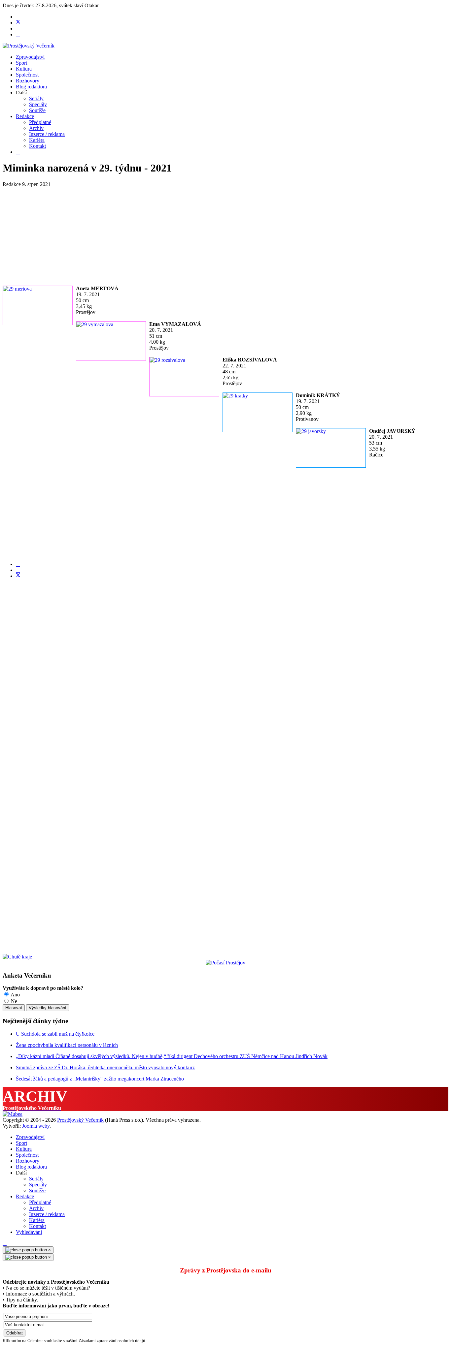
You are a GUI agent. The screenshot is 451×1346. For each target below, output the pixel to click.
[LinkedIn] (18, 570)
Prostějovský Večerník (80, 1120)
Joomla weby (36, 1126)
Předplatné (40, 122)
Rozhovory (27, 80)
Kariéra (37, 140)
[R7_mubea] (12, 1114)
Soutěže (37, 110)
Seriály (36, 98)
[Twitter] (18, 22)
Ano (15, 994)
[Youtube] (18, 28)
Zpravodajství (30, 57)
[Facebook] (18, 16)
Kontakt (37, 146)
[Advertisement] (201, 233)
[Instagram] (18, 34)
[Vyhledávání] (18, 152)
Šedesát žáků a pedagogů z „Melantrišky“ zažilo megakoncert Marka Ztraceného (100, 1078)
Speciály (38, 104)
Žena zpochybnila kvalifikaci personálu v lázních (67, 1045)
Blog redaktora (31, 86)
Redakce (25, 116)
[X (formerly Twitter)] (18, 576)
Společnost (27, 75)
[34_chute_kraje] (17, 956)
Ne (13, 1001)
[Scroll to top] (5, 1243)
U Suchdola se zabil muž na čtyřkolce (55, 1034)
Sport (21, 63)
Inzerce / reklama (47, 134)
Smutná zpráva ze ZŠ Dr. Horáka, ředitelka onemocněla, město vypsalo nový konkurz (105, 1067)
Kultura (24, 69)
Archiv (36, 128)
